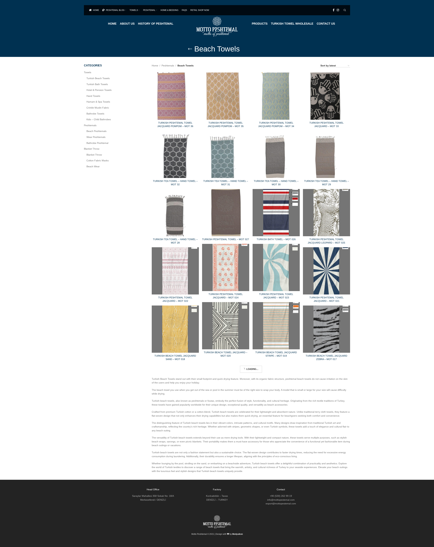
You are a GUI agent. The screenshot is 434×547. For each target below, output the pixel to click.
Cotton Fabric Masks (97, 160)
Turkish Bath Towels (97, 84)
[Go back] (190, 49)
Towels (87, 72)
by (236, 534)
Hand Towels (93, 96)
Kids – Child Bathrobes (98, 119)
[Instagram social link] (338, 10)
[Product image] (175, 96)
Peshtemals (90, 125)
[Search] (344, 10)
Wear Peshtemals (95, 137)
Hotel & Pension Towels (99, 90)
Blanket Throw (91, 148)
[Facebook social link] (334, 10)
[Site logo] (217, 25)
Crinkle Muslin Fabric (97, 107)
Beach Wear (93, 166)
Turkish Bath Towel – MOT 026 (276, 239)
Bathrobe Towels (95, 113)
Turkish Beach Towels (98, 78)
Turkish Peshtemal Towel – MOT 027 (225, 239)
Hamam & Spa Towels (98, 101)
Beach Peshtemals (96, 131)
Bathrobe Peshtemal (97, 143)
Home (155, 65)
